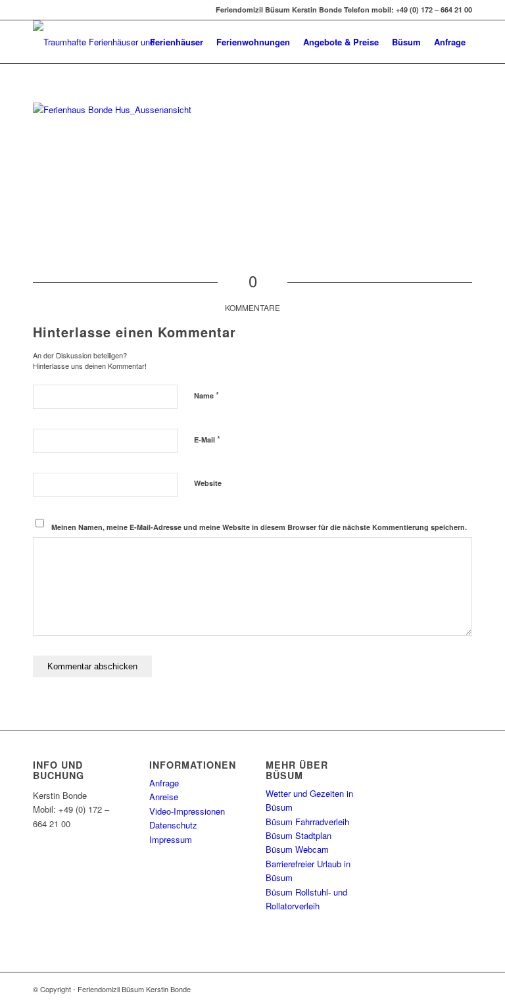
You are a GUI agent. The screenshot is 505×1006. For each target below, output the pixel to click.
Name (206, 395)
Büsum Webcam (297, 849)
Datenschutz (173, 825)
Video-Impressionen (187, 811)
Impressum (170, 839)
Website (208, 483)
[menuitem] (176, 41)
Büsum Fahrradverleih (307, 821)
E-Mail (207, 439)
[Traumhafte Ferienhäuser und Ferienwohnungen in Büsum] (97, 41)
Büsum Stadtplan (298, 835)
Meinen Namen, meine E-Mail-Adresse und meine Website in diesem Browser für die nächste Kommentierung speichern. (259, 527)
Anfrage (164, 783)
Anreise (163, 796)
